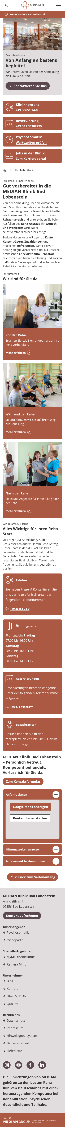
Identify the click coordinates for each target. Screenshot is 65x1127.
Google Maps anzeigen (30, 807)
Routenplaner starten (30, 818)
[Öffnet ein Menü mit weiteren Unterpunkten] (58, 5)
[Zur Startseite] (32, 5)
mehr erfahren (16, 353)
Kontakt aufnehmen (22, 916)
